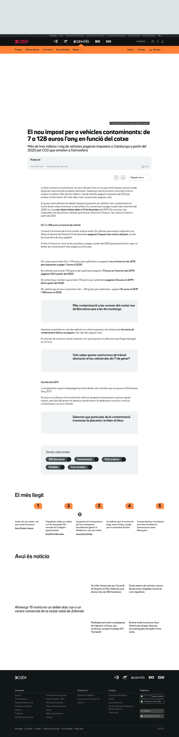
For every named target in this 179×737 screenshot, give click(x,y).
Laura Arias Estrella (84, 534)
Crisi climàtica (78, 467)
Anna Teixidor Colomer (24, 528)
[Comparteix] (123, 177)
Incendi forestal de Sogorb (95, 35)
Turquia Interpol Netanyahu (116, 35)
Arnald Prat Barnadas (54, 534)
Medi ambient (112, 459)
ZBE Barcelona (57, 459)
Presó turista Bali (134, 35)
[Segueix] (69, 459)
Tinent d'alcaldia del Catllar (75, 35)
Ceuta (61, 35)
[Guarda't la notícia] (116, 177)
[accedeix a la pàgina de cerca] (157, 41)
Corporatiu (141, 41)
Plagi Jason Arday (148, 35)
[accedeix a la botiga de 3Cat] (153, 41)
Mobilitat (53, 467)
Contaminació (84, 459)
